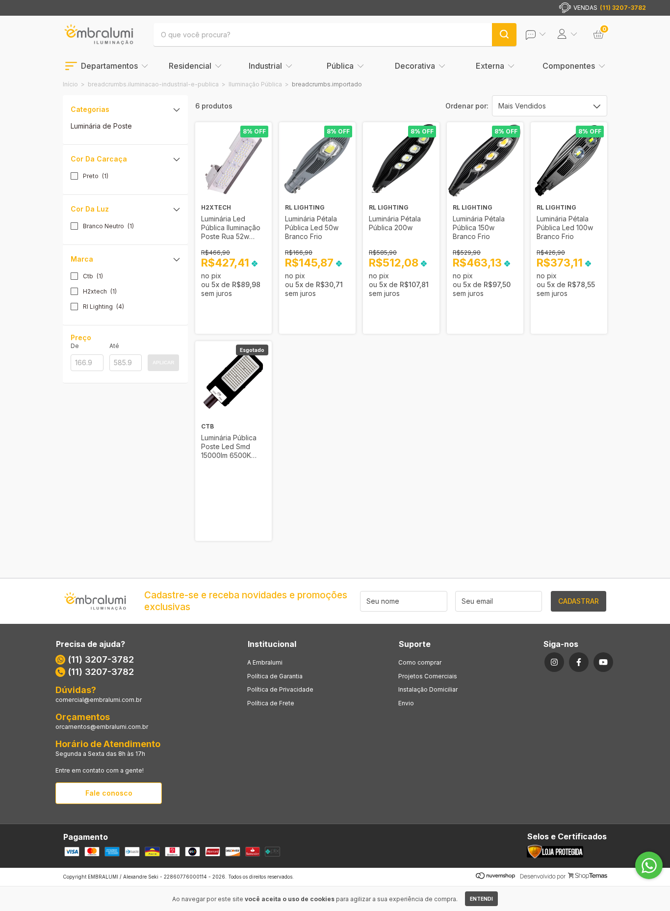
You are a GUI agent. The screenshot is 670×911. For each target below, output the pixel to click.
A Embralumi (265, 662)
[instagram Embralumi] (554, 662)
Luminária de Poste (101, 126)
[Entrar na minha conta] (542, 34)
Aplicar (163, 362)
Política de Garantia (275, 676)
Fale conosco (108, 793)
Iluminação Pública (255, 84)
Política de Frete (270, 703)
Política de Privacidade (280, 689)
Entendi (481, 899)
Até (114, 345)
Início (70, 84)
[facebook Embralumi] (579, 662)
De (75, 345)
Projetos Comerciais (427, 676)
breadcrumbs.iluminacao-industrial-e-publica (153, 84)
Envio (406, 703)
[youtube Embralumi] (603, 662)
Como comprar (419, 662)
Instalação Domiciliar (428, 689)
